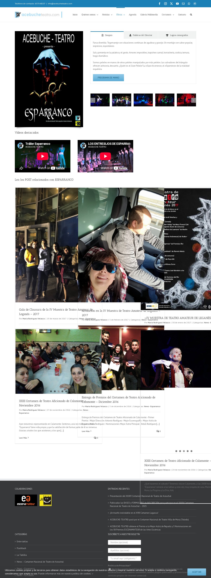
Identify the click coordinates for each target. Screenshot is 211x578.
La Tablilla (22, 555)
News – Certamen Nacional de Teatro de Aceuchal (40, 561)
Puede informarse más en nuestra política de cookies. (65, 573)
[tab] (107, 35)
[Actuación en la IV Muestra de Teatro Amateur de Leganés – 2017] (121, 220)
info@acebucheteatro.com (60, 3)
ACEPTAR (196, 571)
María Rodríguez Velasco (34, 318)
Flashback (21, 548)
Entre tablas (22, 541)
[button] (191, 14)
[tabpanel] (143, 61)
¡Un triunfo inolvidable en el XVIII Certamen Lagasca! (134, 512)
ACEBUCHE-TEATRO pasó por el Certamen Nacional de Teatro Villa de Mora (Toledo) (149, 519)
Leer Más (23, 438)
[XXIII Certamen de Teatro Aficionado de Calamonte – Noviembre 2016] (58, 355)
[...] (62, 430)
